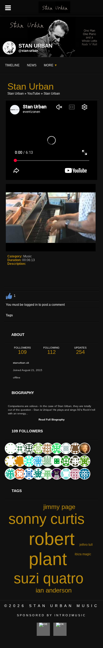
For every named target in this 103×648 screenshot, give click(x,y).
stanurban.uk (21, 362)
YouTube (33, 93)
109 (22, 350)
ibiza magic (83, 554)
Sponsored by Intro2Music (51, 615)
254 (80, 350)
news (31, 65)
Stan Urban (15, 93)
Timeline (12, 65)
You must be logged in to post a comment (35, 305)
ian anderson (54, 590)
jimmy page (59, 506)
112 (51, 350)
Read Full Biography (52, 419)
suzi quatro (48, 578)
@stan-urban (28, 51)
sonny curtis (46, 519)
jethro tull (86, 545)
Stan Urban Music (64, 606)
